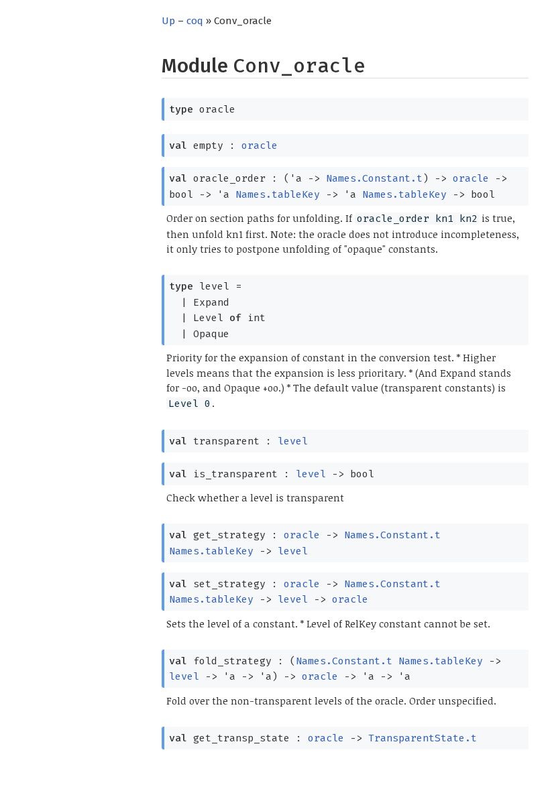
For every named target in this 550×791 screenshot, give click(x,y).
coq (194, 21)
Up (168, 21)
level (293, 441)
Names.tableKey (277, 194)
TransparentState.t (422, 738)
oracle (259, 145)
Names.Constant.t (374, 178)
